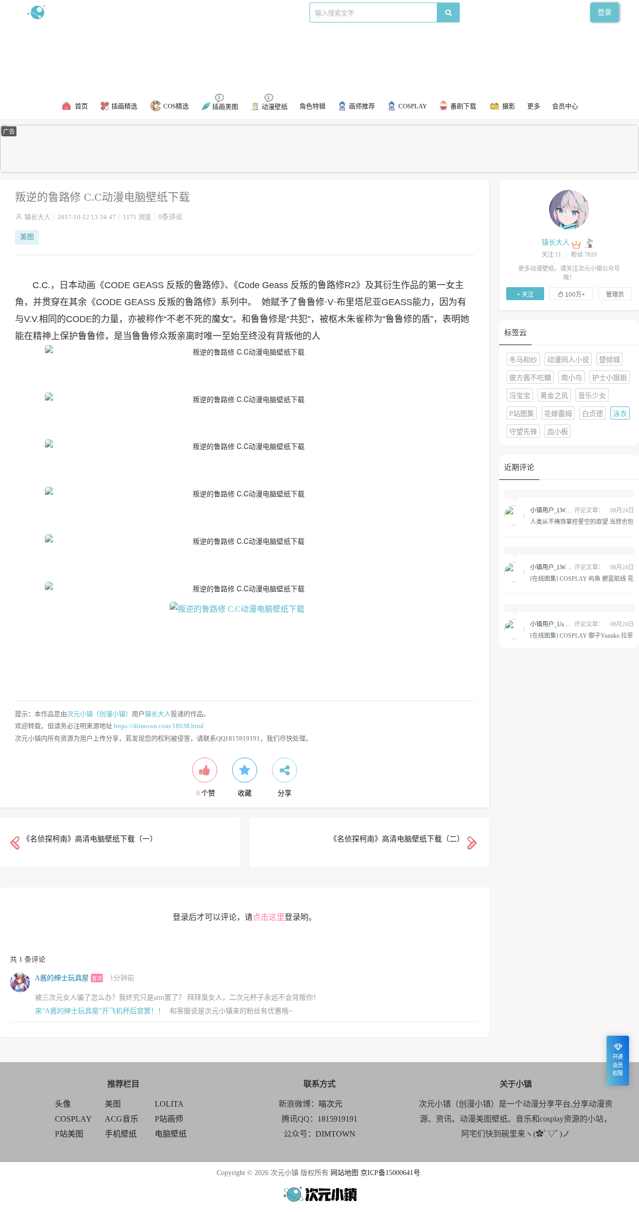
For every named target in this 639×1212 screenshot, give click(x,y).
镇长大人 (37, 217)
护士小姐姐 (609, 378)
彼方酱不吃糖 (530, 378)
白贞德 (592, 413)
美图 (27, 237)
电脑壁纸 (171, 1134)
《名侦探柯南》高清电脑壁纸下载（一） (89, 839)
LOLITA (169, 1104)
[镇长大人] (569, 209)
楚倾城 (609, 360)
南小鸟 (571, 378)
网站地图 (344, 1173)
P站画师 (169, 1119)
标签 (225, 12)
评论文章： (567, 510)
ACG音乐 (121, 1119)
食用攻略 (163, 12)
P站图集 (521, 413)
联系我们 (198, 12)
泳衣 (620, 413)
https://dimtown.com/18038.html (159, 726)
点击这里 (269, 917)
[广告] (319, 170)
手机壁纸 (121, 1134)
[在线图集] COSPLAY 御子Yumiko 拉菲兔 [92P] (581, 635)
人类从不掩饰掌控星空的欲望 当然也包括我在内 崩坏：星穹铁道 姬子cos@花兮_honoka (582, 521)
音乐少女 (592, 396)
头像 (63, 1104)
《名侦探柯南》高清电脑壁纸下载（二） (396, 839)
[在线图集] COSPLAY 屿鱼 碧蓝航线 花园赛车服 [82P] (582, 578)
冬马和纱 (523, 360)
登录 (605, 12)
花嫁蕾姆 (558, 413)
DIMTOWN (335, 1134)
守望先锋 (523, 431)
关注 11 (551, 254)
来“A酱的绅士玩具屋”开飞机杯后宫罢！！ (100, 1011)
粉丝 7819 (584, 254)
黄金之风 (554, 396)
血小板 (557, 431)
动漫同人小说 (568, 360)
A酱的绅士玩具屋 (62, 978)
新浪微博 (129, 12)
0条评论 (170, 217)
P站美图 (69, 1134)
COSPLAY (73, 1119)
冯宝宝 (519, 396)
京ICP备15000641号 (390, 1173)
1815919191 (337, 1119)
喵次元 (330, 1104)
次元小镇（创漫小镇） (99, 714)
